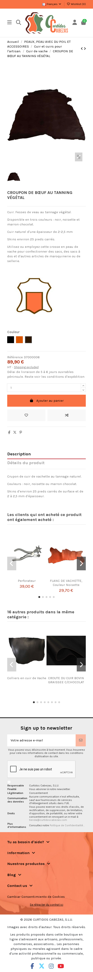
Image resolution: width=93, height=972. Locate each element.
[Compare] (25, 577)
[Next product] (85, 49)
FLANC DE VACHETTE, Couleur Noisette (66, 583)
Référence (15, 357)
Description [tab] (19, 454)
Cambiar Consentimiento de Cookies (36, 897)
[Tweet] (14, 432)
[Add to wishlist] (26, 415)
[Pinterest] (20, 432)
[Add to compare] (66, 415)
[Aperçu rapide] (32, 577)
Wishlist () (78, 4)
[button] (39, 597)
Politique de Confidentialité (67, 825)
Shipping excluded (26, 367)
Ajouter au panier (50, 401)
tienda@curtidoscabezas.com (48, 820)
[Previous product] (82, 49)
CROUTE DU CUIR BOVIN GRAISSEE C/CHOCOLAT (66, 680)
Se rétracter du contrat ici (46, 904)
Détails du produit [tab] (25, 463)
